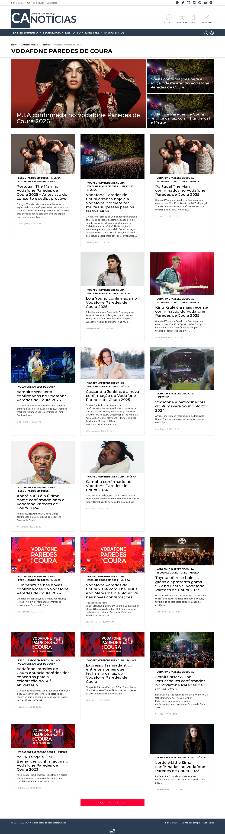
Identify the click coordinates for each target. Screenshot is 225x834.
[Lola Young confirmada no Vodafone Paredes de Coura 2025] (112, 269)
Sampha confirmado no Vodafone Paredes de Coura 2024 (108, 485)
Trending (206, 22)
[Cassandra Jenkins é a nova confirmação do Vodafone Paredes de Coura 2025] (112, 363)
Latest (168, 22)
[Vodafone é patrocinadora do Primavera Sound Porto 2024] (182, 368)
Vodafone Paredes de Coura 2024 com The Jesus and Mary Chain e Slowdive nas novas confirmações (112, 591)
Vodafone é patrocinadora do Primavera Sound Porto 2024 (180, 406)
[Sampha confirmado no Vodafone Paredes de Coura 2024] (112, 457)
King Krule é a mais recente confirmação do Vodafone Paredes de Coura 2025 (181, 311)
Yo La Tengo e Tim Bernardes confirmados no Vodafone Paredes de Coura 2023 (42, 763)
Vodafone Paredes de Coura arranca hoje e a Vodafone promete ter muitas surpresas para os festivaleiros (110, 203)
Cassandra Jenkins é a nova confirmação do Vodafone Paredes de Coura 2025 (112, 395)
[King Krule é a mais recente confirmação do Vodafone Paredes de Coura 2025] (182, 273)
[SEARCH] (206, 32)
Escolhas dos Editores (33, 178)
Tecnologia (52, 32)
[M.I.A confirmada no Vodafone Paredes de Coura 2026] (78, 93)
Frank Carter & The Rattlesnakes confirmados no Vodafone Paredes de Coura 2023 (180, 683)
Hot (194, 22)
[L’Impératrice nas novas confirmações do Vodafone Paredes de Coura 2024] (43, 555)
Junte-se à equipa (35, 2)
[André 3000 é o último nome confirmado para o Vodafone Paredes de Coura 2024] (43, 462)
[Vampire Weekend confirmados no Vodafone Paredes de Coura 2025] (43, 365)
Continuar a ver (112, 802)
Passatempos (114, 32)
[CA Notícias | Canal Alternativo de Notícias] (112, 830)
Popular (182, 22)
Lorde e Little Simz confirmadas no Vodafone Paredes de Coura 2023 (180, 766)
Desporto (73, 32)
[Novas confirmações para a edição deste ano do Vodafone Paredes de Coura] (180, 76)
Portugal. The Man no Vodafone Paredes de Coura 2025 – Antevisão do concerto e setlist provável (42, 192)
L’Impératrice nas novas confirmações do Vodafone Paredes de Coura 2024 (43, 589)
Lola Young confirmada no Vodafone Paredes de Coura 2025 (111, 302)
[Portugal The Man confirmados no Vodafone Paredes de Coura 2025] (182, 154)
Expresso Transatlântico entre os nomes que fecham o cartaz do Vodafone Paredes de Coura (109, 673)
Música (55, 178)
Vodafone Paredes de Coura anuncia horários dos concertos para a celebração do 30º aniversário (43, 677)
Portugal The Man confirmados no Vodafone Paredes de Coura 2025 (180, 190)
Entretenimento (25, 32)
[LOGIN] (212, 32)
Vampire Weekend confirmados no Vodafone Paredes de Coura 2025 (42, 396)
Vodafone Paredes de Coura (36, 181)
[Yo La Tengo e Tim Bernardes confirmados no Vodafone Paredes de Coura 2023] (43, 736)
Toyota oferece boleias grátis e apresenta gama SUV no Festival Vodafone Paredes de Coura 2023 (179, 583)
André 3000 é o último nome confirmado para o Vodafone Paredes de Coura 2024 (41, 502)
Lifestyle (92, 32)
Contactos (52, 2)
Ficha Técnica (18, 2)
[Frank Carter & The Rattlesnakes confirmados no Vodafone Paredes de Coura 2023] (182, 650)
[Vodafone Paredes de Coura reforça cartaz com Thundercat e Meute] (180, 111)
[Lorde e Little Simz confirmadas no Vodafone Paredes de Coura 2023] (182, 739)
